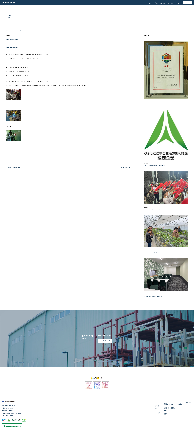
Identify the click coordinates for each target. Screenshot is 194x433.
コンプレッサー (157, 412)
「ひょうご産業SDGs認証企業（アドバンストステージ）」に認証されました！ (156, 104)
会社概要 (165, 413)
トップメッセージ (181, 403)
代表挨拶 (165, 411)
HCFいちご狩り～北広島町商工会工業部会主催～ (152, 252)
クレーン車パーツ (158, 411)
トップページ (157, 402)
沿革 (165, 414)
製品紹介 (156, 2)
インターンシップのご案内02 (125, 167)
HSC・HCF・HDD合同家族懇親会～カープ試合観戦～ (152, 209)
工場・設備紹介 (166, 402)
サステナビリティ (178, 2)
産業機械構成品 (157, 413)
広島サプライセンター (167, 405)
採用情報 (172, 2)
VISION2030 (157, 406)
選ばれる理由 (157, 405)
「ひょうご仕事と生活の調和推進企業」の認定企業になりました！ (155, 165)
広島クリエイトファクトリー (168, 404)
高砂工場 (165, 403)
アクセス (165, 415)
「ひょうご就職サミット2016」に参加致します (13, 167)
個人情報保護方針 (189, 403)
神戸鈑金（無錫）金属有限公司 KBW (170, 407)
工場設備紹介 (162, 2)
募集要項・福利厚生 (181, 404)
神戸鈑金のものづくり (150, 2)
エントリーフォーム (181, 405)
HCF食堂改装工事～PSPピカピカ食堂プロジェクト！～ (153, 296)
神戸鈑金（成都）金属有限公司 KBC (170, 408)
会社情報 (168, 2)
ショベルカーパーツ (158, 409)
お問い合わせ (187, 3)
